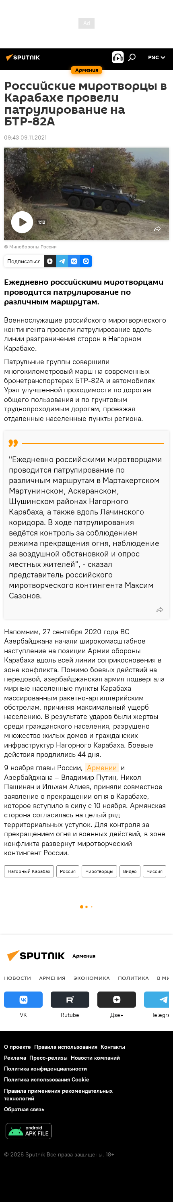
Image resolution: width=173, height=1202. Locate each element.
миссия (154, 871)
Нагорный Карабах (29, 871)
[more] (160, 610)
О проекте (17, 1046)
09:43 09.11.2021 (25, 137)
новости (17, 977)
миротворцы (99, 871)
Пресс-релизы (48, 1057)
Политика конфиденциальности (45, 1068)
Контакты (113, 1046)
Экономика (92, 977)
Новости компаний (95, 1057)
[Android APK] (28, 1132)
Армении (102, 767)
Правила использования (65, 1046)
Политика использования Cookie (46, 1079)
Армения (52, 977)
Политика (133, 977)
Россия (68, 871)
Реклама (15, 1057)
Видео (130, 871)
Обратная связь (24, 1109)
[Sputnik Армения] (24, 60)
